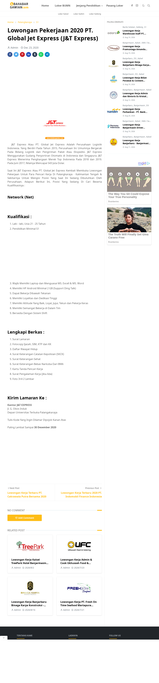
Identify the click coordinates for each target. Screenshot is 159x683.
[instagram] (136, 5)
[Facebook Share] (9, 54)
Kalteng (139, 27)
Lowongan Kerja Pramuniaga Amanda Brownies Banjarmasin (135, 49)
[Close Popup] (3, 638)
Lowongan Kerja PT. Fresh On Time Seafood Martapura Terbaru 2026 (78, 605)
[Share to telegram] (47, 54)
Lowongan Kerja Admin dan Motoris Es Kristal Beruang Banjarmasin (135, 96)
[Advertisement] (54, 83)
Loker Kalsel (63, 14)
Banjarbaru (128, 58)
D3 (135, 58)
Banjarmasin (128, 42)
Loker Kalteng (95, 14)
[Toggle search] (149, 5)
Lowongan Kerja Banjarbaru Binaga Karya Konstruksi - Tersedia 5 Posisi (29, 605)
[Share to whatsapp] (41, 54)
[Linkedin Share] (28, 54)
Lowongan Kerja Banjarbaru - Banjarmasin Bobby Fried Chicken (136, 143)
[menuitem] (45, 5)
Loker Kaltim (78, 14)
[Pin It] (22, 54)
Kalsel (138, 42)
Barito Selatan (129, 27)
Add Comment (26, 517)
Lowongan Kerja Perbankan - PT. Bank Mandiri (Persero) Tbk (134, 112)
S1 (145, 27)
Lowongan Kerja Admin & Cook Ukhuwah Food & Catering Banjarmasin (76, 563)
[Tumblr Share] (34, 54)
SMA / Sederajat (149, 42)
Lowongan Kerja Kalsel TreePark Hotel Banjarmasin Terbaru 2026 (28, 563)
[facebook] (131, 5)
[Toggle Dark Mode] (143, 5)
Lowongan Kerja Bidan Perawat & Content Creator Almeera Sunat (135, 80)
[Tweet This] (16, 54)
